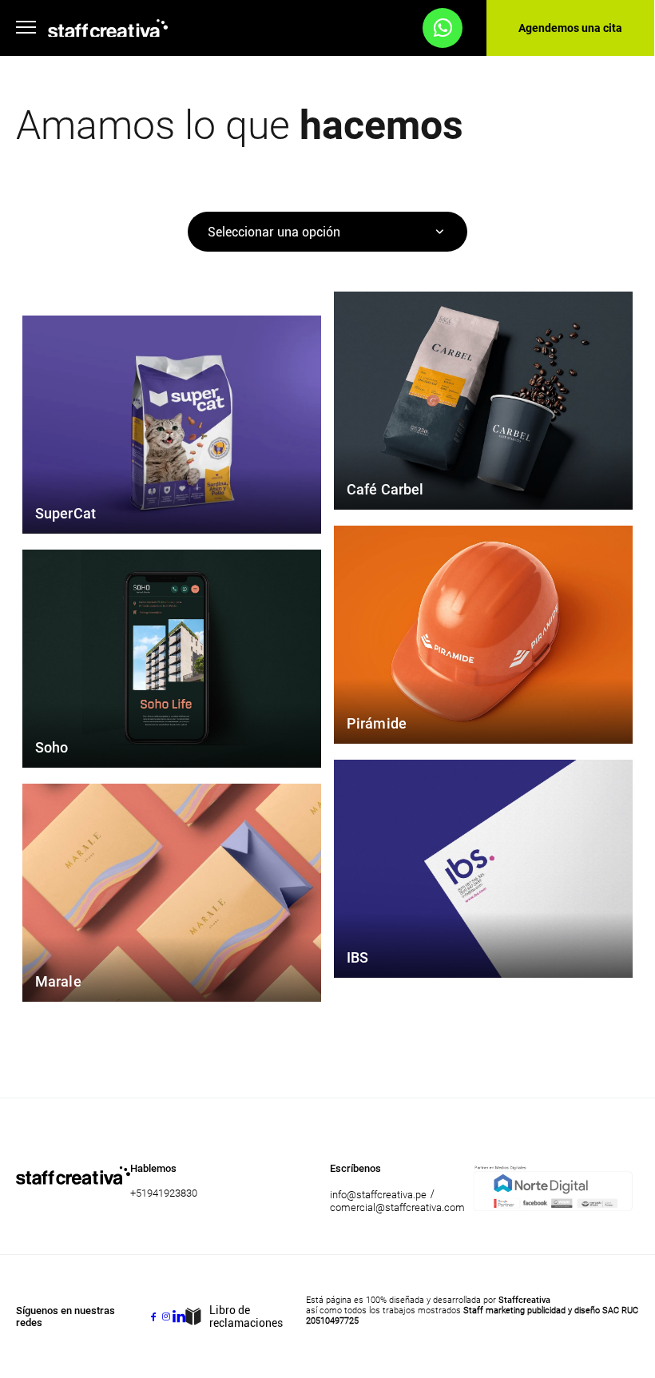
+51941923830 (163, 1193)
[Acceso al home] (108, 28)
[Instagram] (166, 1316)
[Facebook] (153, 1316)
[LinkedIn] (179, 1316)
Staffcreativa (524, 1300)
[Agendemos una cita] (442, 28)
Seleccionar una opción (274, 232)
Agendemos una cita (570, 28)
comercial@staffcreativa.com (397, 1207)
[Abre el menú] (26, 28)
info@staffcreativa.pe (378, 1195)
